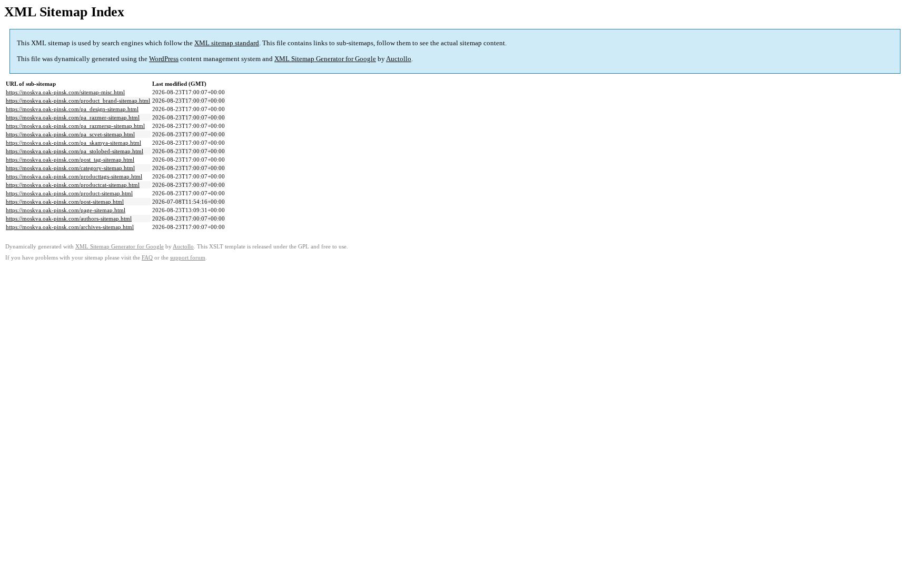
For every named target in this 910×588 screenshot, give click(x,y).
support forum (187, 258)
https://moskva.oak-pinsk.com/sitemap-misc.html (65, 92)
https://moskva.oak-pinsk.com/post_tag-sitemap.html (70, 159)
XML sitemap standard (226, 43)
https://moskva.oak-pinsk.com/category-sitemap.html (70, 168)
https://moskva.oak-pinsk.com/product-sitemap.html (69, 193)
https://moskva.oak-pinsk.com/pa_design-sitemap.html (72, 109)
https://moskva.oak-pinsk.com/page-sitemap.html (65, 210)
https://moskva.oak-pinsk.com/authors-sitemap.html (69, 218)
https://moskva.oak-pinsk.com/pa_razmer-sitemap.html (73, 117)
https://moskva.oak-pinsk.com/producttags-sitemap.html (74, 176)
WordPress (164, 59)
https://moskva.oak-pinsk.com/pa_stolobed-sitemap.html (74, 151)
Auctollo (398, 59)
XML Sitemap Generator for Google (325, 59)
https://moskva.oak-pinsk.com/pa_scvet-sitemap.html (70, 134)
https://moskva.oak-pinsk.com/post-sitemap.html (65, 201)
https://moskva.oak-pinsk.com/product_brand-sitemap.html (78, 100)
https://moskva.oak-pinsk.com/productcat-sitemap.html (73, 185)
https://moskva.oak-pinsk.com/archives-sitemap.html (70, 227)
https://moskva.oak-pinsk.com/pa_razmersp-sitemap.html (75, 126)
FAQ (147, 258)
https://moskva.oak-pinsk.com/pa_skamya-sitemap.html (73, 142)
